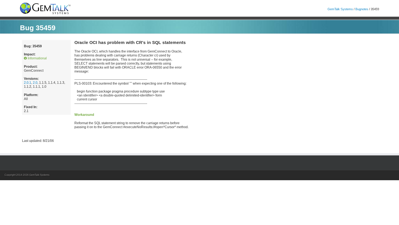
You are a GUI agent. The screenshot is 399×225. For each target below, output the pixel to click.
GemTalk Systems (340, 9)
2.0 (35, 82)
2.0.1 (27, 82)
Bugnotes (361, 9)
